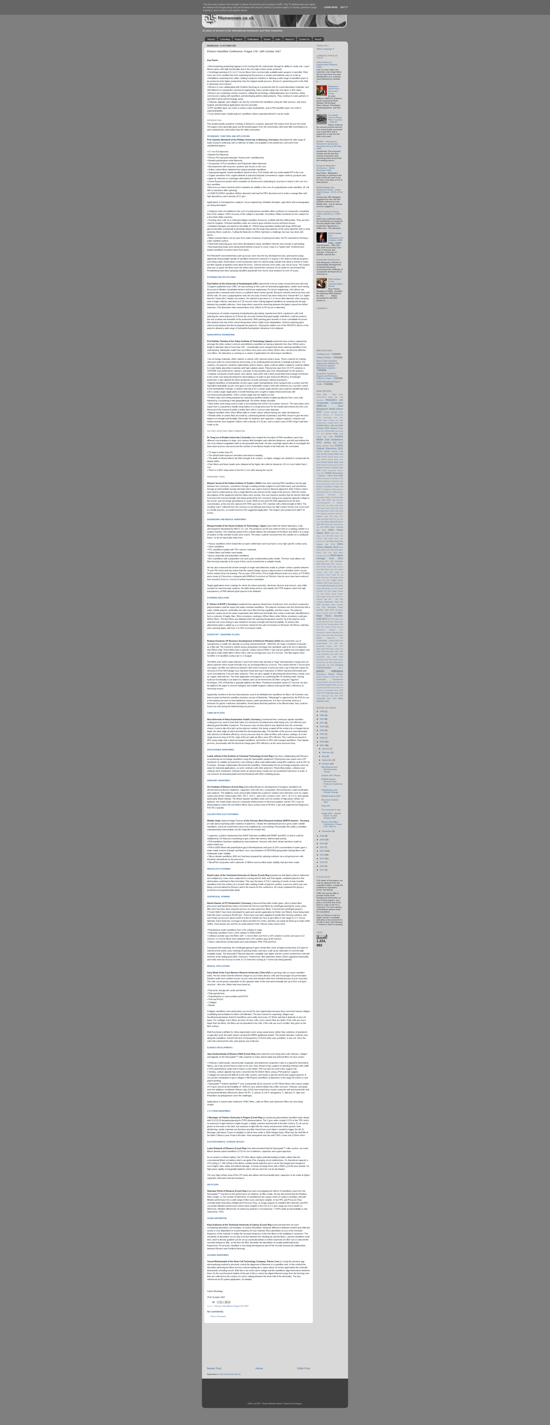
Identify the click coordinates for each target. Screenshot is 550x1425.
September (327, 760)
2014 (322, 858)
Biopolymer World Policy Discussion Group (333, 90)
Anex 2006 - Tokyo (327, 395)
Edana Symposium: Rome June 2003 (330, 484)
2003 (322, 730)
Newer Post (214, 1368)
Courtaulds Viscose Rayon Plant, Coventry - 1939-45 (335, 118)
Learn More (331, 7)
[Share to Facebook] (226, 1302)
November (327, 831)
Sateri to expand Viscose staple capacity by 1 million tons (329, 214)
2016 (322, 866)
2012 (322, 851)
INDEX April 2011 (331, 569)
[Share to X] (223, 1302)
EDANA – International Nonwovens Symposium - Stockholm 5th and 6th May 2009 (329, 145)
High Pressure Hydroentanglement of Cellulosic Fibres (330, 502)
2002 (322, 726)
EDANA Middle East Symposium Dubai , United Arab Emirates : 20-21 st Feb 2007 (330, 191)
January (326, 749)
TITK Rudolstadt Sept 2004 (327, 696)
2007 (322, 745)
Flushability (320, 497)
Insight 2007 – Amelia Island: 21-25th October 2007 (331, 815)
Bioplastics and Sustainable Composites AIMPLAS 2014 (330, 403)
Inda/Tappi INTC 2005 (325, 561)
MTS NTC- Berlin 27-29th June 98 (330, 627)
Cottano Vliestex (324, 357)
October (326, 764)
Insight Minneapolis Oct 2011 (327, 588)
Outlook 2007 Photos (330, 775)
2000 (322, 719)
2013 (322, 855)
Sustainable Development (328, 260)
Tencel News (335, 688)
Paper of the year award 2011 (327, 635)
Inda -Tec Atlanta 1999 (330, 505)
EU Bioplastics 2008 (328, 489)
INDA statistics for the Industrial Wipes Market (335, 282)
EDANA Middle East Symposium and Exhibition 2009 (335, 236)
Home (259, 1368)
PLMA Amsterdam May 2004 (327, 654)
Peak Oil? (325, 806)
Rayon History (335, 674)
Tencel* (318, 39)
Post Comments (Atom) (230, 1374)
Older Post (303, 1368)
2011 (322, 847)
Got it (344, 7)
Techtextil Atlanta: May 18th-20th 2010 (330, 682)
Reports (211, 39)
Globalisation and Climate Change (329, 791)
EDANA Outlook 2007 (331, 796)
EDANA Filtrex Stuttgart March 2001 (330, 423)
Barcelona (320, 400)
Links (277, 39)
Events (267, 39)
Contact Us (304, 39)
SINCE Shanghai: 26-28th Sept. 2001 (330, 677)
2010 (322, 843)
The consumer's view (331, 810)
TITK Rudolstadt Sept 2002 (332, 693)
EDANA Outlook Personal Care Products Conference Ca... (332, 782)
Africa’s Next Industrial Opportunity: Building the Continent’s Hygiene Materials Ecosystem (328, 364)
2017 (322, 870)
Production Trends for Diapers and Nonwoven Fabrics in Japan (327, 376)
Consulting (225, 39)
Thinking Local (323, 354)
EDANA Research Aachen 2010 (332, 465)
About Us (289, 39)
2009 (322, 840)
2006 (322, 742)
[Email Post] (213, 1302)
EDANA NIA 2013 (333, 443)
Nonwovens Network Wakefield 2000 (330, 632)
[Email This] (218, 1302)
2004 (322, 734)
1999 (322, 715)
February (326, 752)
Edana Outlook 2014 (325, 446)
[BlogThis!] (221, 1302)
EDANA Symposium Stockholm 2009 (330, 478)
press (341, 668)
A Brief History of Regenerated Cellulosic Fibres (327, 64)
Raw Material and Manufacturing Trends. (329, 769)
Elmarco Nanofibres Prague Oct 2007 (232, 1306)
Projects (238, 39)
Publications (253, 39)
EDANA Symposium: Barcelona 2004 (330, 481)
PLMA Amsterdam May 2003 (332, 651)
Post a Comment (218, 1316)
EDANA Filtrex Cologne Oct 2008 (330, 420)
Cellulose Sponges (330, 412)
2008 (322, 836)
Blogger (298, 1404)
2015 (322, 862)
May (324, 756)
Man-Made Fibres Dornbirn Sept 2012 (330, 615)
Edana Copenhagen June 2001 (330, 417)
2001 (322, 723)
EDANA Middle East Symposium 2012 (330, 439)
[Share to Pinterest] (229, 1302)
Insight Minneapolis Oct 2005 (331, 586)
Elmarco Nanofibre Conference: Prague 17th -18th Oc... (331, 824)
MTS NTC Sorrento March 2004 (332, 624)
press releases (330, 671)
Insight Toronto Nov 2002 (330, 596)
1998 (322, 711)
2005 (322, 738)
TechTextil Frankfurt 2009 (326, 685)
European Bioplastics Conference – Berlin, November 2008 (326, 168)
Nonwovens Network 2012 (330, 630)
